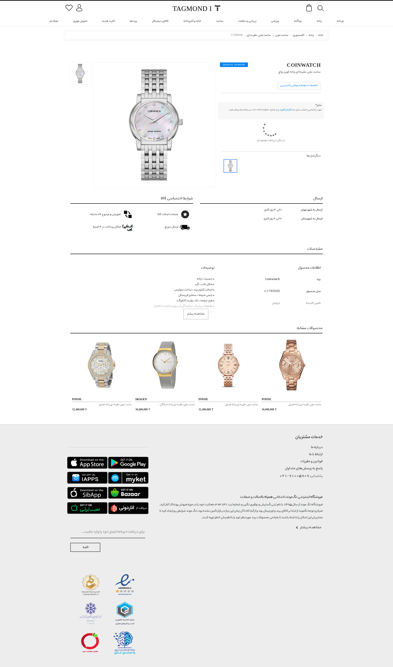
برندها (133, 21)
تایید (85, 547)
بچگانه (298, 21)
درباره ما (317, 447)
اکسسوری (298, 35)
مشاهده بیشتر (195, 314)
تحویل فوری (80, 21)
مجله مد (53, 21)
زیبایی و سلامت (247, 21)
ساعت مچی (281, 35)
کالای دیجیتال (160, 21)
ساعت (219, 21)
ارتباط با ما (316, 454)
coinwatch (304, 65)
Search (318, 8)
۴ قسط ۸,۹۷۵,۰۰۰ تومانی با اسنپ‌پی (299, 85)
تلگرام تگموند (285, 110)
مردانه (340, 21)
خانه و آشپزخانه (192, 21)
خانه (320, 35)
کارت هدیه (108, 21)
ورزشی (275, 21)
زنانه (319, 21)
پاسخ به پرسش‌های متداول (304, 468)
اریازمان (276, 303)
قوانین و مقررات (311, 461)
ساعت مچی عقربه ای (259, 35)
